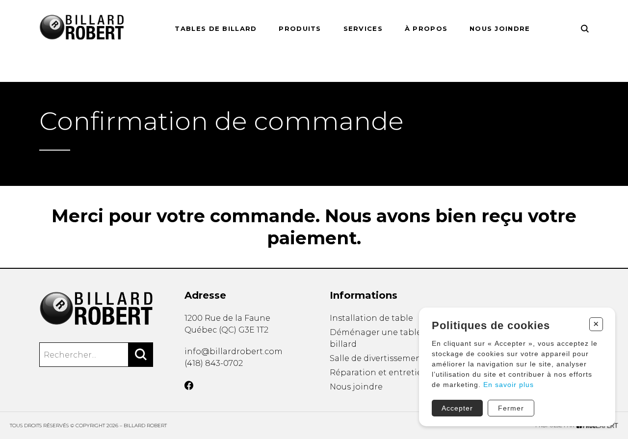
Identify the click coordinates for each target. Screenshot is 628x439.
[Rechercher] (141, 354)
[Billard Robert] (96, 309)
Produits (300, 28)
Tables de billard (216, 28)
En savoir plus (508, 384)
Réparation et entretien (379, 372)
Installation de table (371, 318)
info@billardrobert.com (233, 351)
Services (363, 28)
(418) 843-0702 (213, 363)
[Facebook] (188, 385)
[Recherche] (585, 28)
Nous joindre (500, 28)
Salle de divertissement (377, 358)
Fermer (511, 408)
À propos (426, 28)
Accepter (457, 408)
